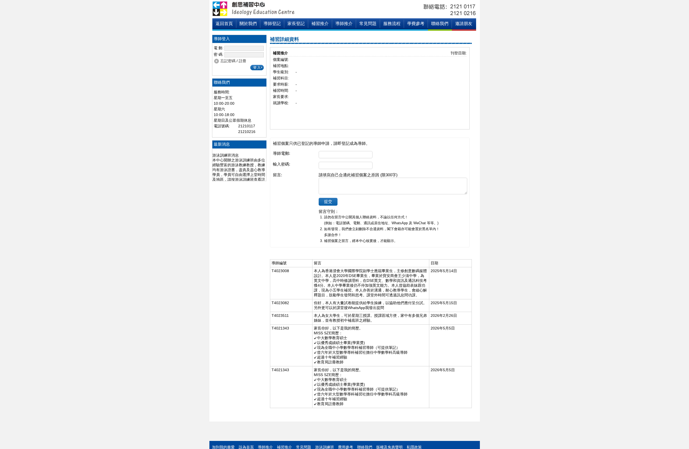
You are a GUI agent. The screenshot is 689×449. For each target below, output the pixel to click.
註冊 (242, 61)
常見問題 (368, 23)
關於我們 (248, 23)
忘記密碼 (227, 61)
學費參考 (415, 23)
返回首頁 (224, 23)
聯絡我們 (439, 23)
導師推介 (344, 23)
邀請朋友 (463, 23)
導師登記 (272, 23)
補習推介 (320, 23)
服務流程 (391, 23)
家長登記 (296, 23)
